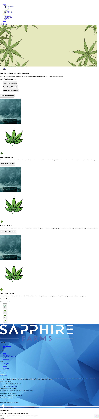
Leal (6, 5)
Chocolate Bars (6, 359)
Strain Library (8, 16)
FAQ (6, 19)
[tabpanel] (49, 127)
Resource (7, 18)
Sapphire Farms (8, 11)
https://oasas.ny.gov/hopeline (11, 386)
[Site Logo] (36, 340)
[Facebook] (0, 374)
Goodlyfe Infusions (9, 6)
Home (4, 68)
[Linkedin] (1, 374)
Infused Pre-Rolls (6, 355)
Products (4, 13)
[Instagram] (2, 374)
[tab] (10, 83)
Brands (4, 4)
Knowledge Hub (6, 15)
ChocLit (7, 8)
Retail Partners (8, 17)
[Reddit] (4, 374)
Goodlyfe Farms (8, 12)
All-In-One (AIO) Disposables (9, 356)
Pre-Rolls (5, 354)
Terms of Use (5, 369)
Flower (4, 353)
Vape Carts (5, 357)
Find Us (4, 21)
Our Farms (5, 10)
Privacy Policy (6, 368)
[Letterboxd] (5, 374)
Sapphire (7, 7)
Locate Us (5, 364)
